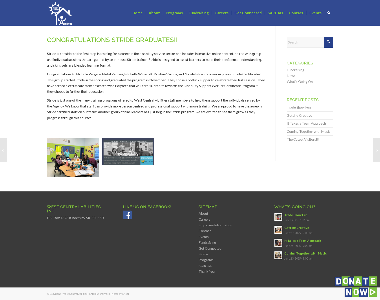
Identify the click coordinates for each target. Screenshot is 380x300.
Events (204, 237)
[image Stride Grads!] (74, 159)
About (203, 213)
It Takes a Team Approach (306, 123)
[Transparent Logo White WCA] (60, 13)
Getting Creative (299, 115)
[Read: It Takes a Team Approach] (278, 243)
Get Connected (210, 248)
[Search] (328, 13)
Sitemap (208, 206)
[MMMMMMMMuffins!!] (3, 150)
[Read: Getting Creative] (278, 230)
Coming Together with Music (309, 131)
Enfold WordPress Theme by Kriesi (109, 293)
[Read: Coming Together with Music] (278, 255)
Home (203, 254)
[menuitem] (138, 13)
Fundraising (295, 70)
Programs (206, 260)
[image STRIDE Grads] (129, 153)
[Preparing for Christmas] (376, 150)
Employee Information (215, 225)
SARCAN (206, 266)
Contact (205, 231)
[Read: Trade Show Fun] (278, 217)
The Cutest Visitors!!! (303, 139)
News (291, 75)
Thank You (207, 271)
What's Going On (300, 81)
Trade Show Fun (299, 107)
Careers (204, 219)
